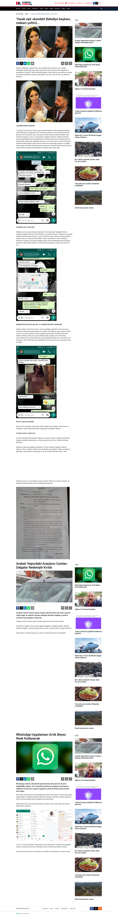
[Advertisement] (44, 466)
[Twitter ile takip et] (97, 3)
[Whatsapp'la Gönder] (28, 63)
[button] (62, 63)
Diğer (41, 8)
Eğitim (51, 8)
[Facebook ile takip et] (94, 3)
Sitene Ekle (72, 908)
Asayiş (24, 8)
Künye (51, 908)
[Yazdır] (32, 63)
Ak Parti (18, 8)
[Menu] (101, 9)
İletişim (57, 908)
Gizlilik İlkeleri (64, 908)
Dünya (46, 8)
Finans (63, 8)
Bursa (29, 8)
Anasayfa (20, 14)
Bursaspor (35, 8)
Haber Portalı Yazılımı (24, 913)
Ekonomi (57, 8)
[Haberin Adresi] (24, 3)
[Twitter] (21, 63)
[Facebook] (17, 63)
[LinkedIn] (25, 63)
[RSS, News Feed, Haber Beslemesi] (100, 908)
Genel (68, 8)
